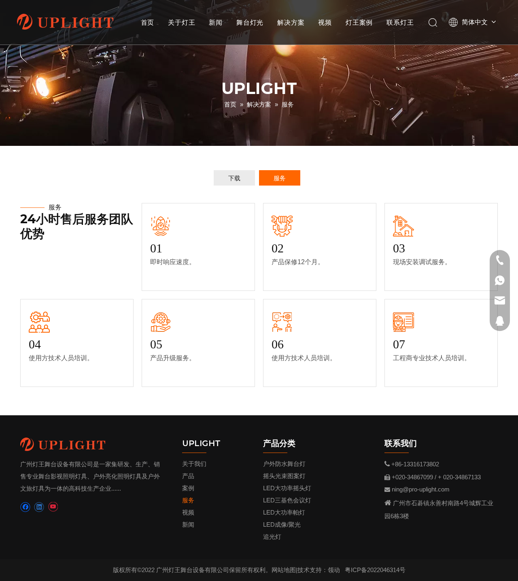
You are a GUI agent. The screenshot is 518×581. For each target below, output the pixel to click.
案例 (188, 488)
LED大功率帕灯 (284, 512)
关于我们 (194, 463)
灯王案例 (359, 22)
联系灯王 (400, 22)
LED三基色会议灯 (287, 500)
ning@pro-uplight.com (421, 489)
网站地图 (284, 569)
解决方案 (290, 22)
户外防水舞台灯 (284, 463)
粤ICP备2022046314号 (375, 569)
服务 (280, 178)
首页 (148, 22)
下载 (234, 178)
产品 (188, 475)
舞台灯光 (249, 22)
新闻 (216, 22)
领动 (334, 569)
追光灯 (272, 536)
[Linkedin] (39, 507)
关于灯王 (181, 22)
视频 (325, 22)
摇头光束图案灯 (284, 475)
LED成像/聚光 (282, 524)
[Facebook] (25, 507)
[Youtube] (53, 507)
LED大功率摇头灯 (287, 488)
